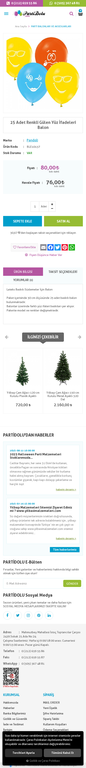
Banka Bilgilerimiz (14, 713)
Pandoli (32, 140)
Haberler (9, 708)
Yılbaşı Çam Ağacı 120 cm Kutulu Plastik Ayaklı (23, 394)
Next (79, 336)
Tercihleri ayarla (24, 752)
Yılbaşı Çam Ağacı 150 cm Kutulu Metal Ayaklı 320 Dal (62, 396)
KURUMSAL (11, 695)
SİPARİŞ (48, 695)
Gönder (72, 583)
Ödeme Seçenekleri (55, 729)
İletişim (7, 729)
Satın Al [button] (63, 221)
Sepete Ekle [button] (22, 221)
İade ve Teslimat (13, 724)
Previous (6, 336)
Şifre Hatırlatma (53, 713)
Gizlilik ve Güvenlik (15, 718)
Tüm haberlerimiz (64, 549)
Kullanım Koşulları (55, 724)
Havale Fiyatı (31, 182)
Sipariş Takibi (51, 718)
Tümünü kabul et (62, 752)
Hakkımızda (10, 702)
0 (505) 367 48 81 (67, 3)
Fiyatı (31, 168)
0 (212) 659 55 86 (24, 3)
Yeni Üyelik (50, 708)
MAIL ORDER (51, 702)
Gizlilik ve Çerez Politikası (44, 760)
